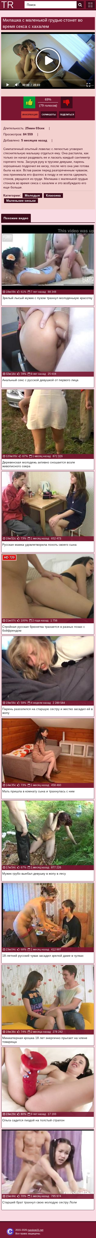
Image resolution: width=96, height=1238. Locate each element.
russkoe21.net (35, 1230)
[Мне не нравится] (67, 102)
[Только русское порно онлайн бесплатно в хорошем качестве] (6, 4)
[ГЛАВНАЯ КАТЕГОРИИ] (90, 5)
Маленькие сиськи (21, 200)
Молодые (32, 195)
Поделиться (67, 115)
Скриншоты (49, 115)
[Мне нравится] (29, 102)
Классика (53, 195)
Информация (30, 115)
